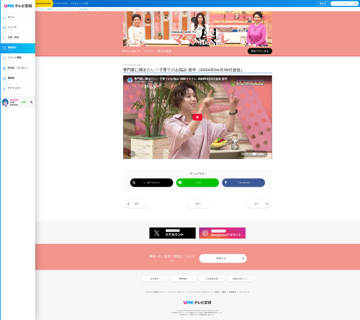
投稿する (221, 258)
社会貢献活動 (212, 278)
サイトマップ (244, 292)
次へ (257, 203)
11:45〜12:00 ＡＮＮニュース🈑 (72, 3)
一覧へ (197, 203)
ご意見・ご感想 (220, 292)
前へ (137, 203)
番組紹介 (50, 9)
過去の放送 (83, 9)
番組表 (323, 3)
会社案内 (154, 278)
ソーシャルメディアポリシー (199, 292)
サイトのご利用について (155, 292)
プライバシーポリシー (176, 292)
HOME (42, 9)
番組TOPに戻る (260, 51)
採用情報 (232, 292)
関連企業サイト (240, 278)
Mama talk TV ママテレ (66, 9)
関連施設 (183, 278)
